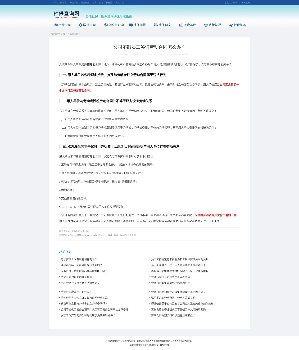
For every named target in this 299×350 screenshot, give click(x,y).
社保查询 (64, 25)
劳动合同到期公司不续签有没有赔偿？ (173, 315)
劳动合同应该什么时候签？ (76, 291)
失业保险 (119, 2)
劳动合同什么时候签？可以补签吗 (170, 277)
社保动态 (164, 25)
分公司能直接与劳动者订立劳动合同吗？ (84, 303)
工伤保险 (108, 2)
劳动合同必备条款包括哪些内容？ (170, 282)
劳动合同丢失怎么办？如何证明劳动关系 (84, 297)
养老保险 (74, 2)
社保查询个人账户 (59, 34)
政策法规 (215, 25)
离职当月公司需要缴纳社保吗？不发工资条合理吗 (179, 271)
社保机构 (240, 25)
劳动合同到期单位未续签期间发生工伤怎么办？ (178, 291)
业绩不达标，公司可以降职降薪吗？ (81, 265)
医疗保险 (85, 2)
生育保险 (97, 2)
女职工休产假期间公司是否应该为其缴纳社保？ (88, 315)
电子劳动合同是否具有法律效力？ (80, 282)
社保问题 (139, 25)
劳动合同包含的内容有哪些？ (78, 277)
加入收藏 (246, 2)
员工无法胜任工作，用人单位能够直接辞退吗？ (178, 265)
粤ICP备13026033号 (160, 345)
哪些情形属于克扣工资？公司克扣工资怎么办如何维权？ (183, 303)
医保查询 (89, 25)
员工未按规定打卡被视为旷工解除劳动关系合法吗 (179, 259)
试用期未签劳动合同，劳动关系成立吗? (174, 297)
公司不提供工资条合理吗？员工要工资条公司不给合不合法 (94, 309)
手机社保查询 (231, 2)
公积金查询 (116, 25)
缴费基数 (190, 25)
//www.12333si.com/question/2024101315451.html (91, 235)
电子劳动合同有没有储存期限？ (79, 259)
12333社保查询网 (58, 2)
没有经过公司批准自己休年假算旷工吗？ (84, 271)
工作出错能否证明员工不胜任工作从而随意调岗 (178, 309)
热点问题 (74, 34)
